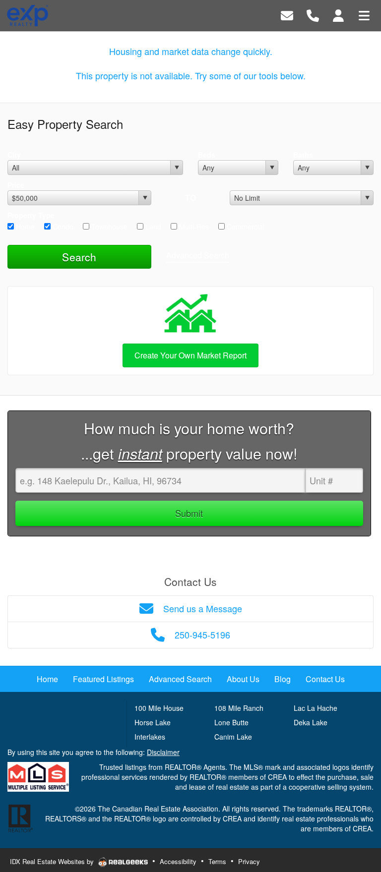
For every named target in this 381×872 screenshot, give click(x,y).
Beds (206, 155)
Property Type (31, 215)
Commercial (244, 227)
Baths (303, 155)
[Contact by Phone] (313, 14)
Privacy (249, 861)
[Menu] (364, 14)
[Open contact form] (287, 14)
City (14, 155)
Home (24, 227)
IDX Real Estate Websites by (53, 861)
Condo (62, 227)
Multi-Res (193, 227)
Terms (217, 861)
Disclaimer (163, 752)
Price (15, 185)
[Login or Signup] (338, 14)
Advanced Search (197, 255)
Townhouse (108, 227)
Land (152, 227)
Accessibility (178, 861)
